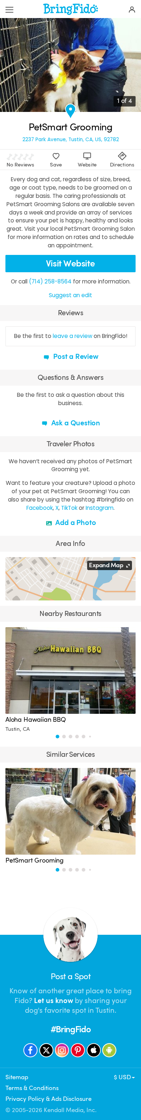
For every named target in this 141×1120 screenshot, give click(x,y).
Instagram (100, 508)
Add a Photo (75, 522)
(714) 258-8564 (50, 281)
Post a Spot (70, 976)
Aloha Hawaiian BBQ (35, 720)
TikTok (69, 508)
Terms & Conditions (32, 1088)
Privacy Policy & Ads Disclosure (48, 1099)
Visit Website (70, 263)
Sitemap (16, 1077)
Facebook (39, 508)
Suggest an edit (70, 295)
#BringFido (71, 1029)
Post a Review (74, 356)
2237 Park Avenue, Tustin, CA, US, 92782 (70, 139)
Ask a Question (75, 422)
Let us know (53, 1000)
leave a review (72, 336)
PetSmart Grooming (34, 860)
